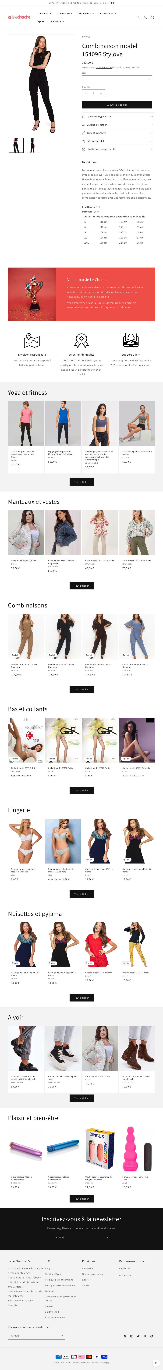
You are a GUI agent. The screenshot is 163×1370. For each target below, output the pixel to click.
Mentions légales (54, 1274)
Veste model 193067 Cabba (23, 560)
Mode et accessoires (92, 1274)
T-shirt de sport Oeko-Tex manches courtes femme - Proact (23, 454)
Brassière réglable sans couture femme (137, 453)
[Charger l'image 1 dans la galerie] (16, 145)
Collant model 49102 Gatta (60, 768)
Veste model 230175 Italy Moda (99, 560)
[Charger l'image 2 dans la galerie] (32, 145)
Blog (47, 1268)
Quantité (86, 87)
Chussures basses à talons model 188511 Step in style (23, 1078)
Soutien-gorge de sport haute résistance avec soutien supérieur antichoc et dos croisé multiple (99, 455)
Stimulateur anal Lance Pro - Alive (135, 1178)
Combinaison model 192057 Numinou (61, 665)
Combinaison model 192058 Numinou (24, 665)
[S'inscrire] (106, 1237)
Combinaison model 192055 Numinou (135, 665)
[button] (138, 17)
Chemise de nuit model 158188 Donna (136, 870)
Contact (49, 1306)
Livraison (49, 1290)
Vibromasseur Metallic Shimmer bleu (58, 1178)
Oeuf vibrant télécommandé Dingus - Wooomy (98, 1178)
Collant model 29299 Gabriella (136, 768)
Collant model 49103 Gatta (97, 768)
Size (84, 72)
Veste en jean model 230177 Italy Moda (61, 562)
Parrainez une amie (55, 1317)
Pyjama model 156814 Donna (99, 973)
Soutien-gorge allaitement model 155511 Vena (60, 870)
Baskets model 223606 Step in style (62, 1078)
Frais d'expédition (104, 67)
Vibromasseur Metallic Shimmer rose (21, 1178)
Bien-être (87, 1279)
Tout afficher (81, 482)
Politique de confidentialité (59, 1279)
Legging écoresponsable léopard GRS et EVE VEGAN (60, 453)
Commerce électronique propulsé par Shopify (90, 1363)
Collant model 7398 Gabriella (24, 768)
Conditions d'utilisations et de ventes (60, 1298)
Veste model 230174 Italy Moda (136, 560)
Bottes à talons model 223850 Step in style (136, 1078)
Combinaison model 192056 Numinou (98, 665)
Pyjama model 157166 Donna (136, 973)
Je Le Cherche (65, 1363)
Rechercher (88, 1268)
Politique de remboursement (60, 1285)
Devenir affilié (52, 1311)
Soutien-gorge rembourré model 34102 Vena (23, 870)
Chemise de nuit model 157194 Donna (99, 870)
